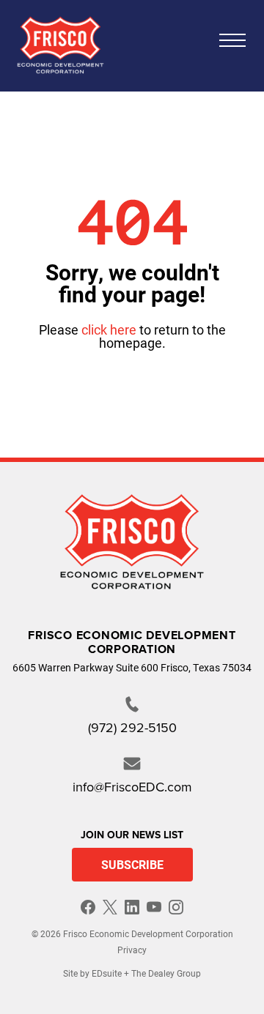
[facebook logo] (88, 907)
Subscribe (132, 864)
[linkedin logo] (132, 907)
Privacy (132, 949)
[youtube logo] (154, 907)
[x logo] (110, 907)
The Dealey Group (166, 973)
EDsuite (107, 973)
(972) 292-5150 (132, 728)
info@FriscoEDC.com (132, 787)
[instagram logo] (176, 907)
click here (108, 329)
